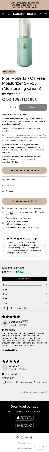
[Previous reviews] (4, 245)
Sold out (33, 107)
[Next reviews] (44, 245)
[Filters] (11, 308)
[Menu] (3, 14)
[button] (7, 94)
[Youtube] (26, 437)
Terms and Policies (24, 443)
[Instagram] (22, 437)
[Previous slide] (3, 5)
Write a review (24, 279)
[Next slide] (46, 5)
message (37, 228)
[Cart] (46, 14)
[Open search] (5, 308)
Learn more (10, 179)
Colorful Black (27, 448)
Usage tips (10, 185)
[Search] (8, 14)
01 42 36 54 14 (24, 228)
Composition (11, 191)
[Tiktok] (31, 437)
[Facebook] (17, 437)
